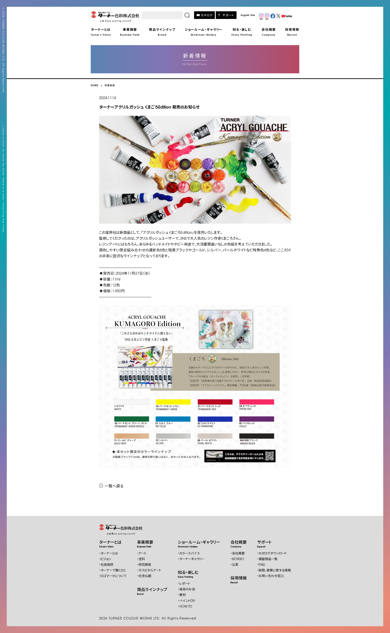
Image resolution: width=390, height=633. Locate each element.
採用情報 (238, 579)
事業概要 (145, 543)
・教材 (182, 594)
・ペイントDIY (186, 600)
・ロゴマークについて (113, 575)
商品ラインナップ (152, 591)
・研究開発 (144, 564)
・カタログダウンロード (272, 553)
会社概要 (238, 543)
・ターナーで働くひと (112, 570)
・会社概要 (237, 553)
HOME (94, 85)
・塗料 (141, 558)
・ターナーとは (108, 553)
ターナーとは (110, 543)
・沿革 (234, 564)
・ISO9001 (237, 558)
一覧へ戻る (114, 486)
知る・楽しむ (188, 573)
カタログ (207, 15)
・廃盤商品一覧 (267, 558)
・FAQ (261, 564)
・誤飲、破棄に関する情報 (274, 570)
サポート (228, 15)
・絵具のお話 (186, 589)
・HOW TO (185, 606)
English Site (248, 15)
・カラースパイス (189, 553)
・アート (141, 553)
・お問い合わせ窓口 (270, 575)
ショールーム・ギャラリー (199, 543)
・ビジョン (105, 558)
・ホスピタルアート (149, 570)
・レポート (184, 583)
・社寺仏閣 (144, 575)
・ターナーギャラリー (191, 558)
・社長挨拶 (106, 564)
